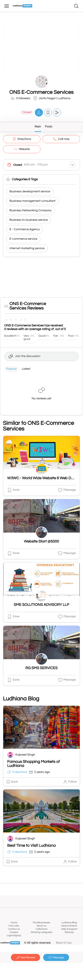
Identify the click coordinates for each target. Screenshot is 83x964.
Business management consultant (32, 201)
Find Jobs (14, 925)
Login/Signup (14, 935)
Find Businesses (41, 922)
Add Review (27, 957)
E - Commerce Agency (24, 229)
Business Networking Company (30, 210)
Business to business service (28, 220)
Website (24, 149)
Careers (13, 932)
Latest (26, 369)
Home (14, 922)
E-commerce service (23, 238)
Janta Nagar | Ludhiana (54, 98)
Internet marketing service (27, 248)
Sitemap (69, 932)
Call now (64, 139)
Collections (42, 929)
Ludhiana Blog (69, 922)
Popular (11, 369)
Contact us (14, 929)
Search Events (69, 925)
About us (41, 925)
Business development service (29, 191)
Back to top (64, 942)
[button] (39, 112)
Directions (24, 139)
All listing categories (41, 932)
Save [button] (16, 489)
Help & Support (69, 929)
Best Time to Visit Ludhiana (31, 846)
